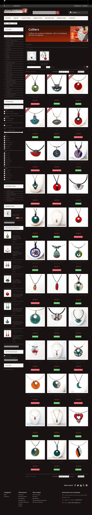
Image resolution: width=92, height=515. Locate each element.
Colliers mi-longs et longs (11, 40)
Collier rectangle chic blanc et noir (57, 362)
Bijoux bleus (9, 69)
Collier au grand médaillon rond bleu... (56, 395)
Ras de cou (8, 38)
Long (8, 171)
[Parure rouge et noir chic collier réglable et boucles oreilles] (7, 249)
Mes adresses (36, 498)
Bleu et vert (9, 144)
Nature (7, 87)
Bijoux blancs (9, 65)
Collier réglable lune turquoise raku (78, 395)
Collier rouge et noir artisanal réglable (78, 129)
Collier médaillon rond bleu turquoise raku (35, 329)
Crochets (8, 47)
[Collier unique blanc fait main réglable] (57, 217)
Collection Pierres (10, 96)
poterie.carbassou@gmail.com (74, 502)
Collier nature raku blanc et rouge (17, 211)
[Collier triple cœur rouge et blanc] (35, 350)
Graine (8, 164)
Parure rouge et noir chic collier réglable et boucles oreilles (18, 247)
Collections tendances (11, 80)
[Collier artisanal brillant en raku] (7, 279)
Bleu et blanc (9, 142)
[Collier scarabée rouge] (57, 284)
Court (8, 170)
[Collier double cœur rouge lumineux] (78, 417)
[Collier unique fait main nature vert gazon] (7, 234)
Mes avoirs (35, 496)
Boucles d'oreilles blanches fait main (17, 262)
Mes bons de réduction (38, 502)
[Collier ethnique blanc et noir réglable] (57, 317)
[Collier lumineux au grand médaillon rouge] (7, 293)
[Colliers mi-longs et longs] (44, 56)
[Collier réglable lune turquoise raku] (78, 383)
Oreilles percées (9, 45)
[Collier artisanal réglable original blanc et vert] (78, 284)
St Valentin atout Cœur (11, 93)
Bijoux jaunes (9, 76)
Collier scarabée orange (35, 295)
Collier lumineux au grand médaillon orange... (35, 395)
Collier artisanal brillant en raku (56, 95)
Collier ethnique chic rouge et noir (35, 162)
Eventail (8, 159)
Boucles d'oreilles (10, 42)
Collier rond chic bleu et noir (35, 228)
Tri (26, 67)
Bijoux (16, 18)
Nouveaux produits (12, 228)
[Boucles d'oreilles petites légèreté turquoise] (7, 306)
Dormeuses (8, 49)
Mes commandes (36, 494)
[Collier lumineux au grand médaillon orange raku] (35, 383)
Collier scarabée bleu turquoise (56, 428)
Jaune (8, 146)
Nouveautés (49, 18)
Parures (8, 58)
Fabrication (37, 18)
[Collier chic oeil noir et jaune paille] (57, 117)
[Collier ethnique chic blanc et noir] (78, 184)
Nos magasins (9, 200)
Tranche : (6, 130)
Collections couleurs (10, 62)
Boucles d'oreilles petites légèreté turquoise (17, 304)
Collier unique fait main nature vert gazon (18, 232)
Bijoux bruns (9, 78)
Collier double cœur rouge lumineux (78, 428)
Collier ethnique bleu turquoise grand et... (78, 329)
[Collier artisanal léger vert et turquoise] (78, 250)
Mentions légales (10, 192)
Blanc (8, 138)
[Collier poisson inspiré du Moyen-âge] (35, 250)
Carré (7, 155)
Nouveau (9, 125)
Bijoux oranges (9, 73)
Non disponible (10, 118)
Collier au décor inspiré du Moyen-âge (57, 162)
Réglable (8, 177)
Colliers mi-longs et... (44, 64)
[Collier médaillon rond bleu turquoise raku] (35, 317)
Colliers (8, 36)
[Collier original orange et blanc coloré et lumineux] (78, 450)
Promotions (61, 18)
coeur (8, 157)
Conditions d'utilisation (11, 194)
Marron (8, 148)
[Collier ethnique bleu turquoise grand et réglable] (78, 317)
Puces (7, 51)
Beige (7, 136)
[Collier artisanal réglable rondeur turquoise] (57, 450)
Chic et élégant (9, 85)
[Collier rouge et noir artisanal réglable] (78, 117)
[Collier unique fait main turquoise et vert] (35, 450)
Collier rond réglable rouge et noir (57, 196)
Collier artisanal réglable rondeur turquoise (56, 462)
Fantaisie (8, 161)
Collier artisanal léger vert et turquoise (78, 262)
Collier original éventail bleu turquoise (18, 318)
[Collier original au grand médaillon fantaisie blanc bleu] (78, 350)
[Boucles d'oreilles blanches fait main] (7, 264)
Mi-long (8, 173)
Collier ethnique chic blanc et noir (78, 196)
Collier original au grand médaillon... (78, 362)
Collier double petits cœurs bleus (35, 196)
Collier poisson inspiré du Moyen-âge (35, 262)
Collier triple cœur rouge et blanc (35, 362)
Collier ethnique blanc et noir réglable (56, 329)
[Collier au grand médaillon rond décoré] (78, 151)
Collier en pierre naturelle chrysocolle (57, 262)
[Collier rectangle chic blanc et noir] (57, 350)
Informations (10, 186)
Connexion (85, 5)
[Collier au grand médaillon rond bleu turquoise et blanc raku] (57, 383)
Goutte (8, 163)
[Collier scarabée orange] (35, 284)
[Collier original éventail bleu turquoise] (7, 320)
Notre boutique (11, 352)
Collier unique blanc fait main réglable (57, 229)
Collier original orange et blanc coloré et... (78, 462)
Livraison (8, 190)
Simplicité (8, 91)
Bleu (7, 140)
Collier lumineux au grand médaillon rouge (18, 291)
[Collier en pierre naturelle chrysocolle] (57, 250)
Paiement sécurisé (10, 198)
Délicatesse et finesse (11, 82)
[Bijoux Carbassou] (17, 10)
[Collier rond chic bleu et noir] (35, 217)
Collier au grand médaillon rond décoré (78, 162)
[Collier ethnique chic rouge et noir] (35, 151)
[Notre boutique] (13, 356)
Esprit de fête (9, 89)
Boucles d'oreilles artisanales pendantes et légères (18, 332)
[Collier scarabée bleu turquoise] (57, 417)
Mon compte (37, 492)
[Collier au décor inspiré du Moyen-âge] (57, 151)
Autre (8, 153)
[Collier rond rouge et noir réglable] (78, 217)
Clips (7, 53)
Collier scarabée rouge (57, 295)
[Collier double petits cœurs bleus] (35, 184)
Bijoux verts (9, 71)
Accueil (8, 18)
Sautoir (8, 179)
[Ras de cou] (31, 56)
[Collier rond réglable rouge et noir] (57, 184)
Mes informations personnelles (40, 500)
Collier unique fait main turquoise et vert (35, 462)
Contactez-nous (77, 5)
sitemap (20, 505)
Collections (25, 18)
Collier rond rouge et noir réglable (78, 229)
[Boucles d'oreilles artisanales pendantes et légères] (7, 333)
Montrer (44, 67)
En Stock (9, 120)
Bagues (8, 56)
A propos (72, 18)
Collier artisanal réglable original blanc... (78, 295)
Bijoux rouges (9, 67)
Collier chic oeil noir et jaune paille (56, 129)
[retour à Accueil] (5, 23)
